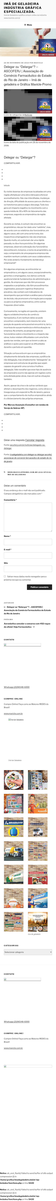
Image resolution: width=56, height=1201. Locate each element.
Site (6, 563)
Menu (29, 25)
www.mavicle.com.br (13, 713)
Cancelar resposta (34, 440)
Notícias (28, 115)
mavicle (38, 63)
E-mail (7, 549)
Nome (7, 536)
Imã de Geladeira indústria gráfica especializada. (23, 8)
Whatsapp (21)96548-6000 (16, 687)
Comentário (10, 500)
